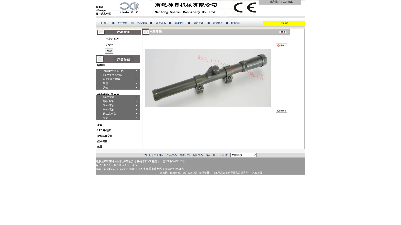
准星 (99, 125)
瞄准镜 (99, 7)
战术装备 (101, 141)
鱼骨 (99, 146)
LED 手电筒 (103, 130)
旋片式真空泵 (103, 13)
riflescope (101, 10)
